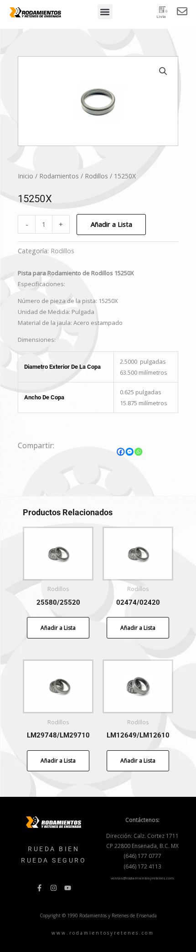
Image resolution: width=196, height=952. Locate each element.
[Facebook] (121, 452)
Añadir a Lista (111, 224)
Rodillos (96, 176)
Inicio (25, 176)
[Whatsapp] (138, 452)
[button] (105, 11)
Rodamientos (59, 176)
